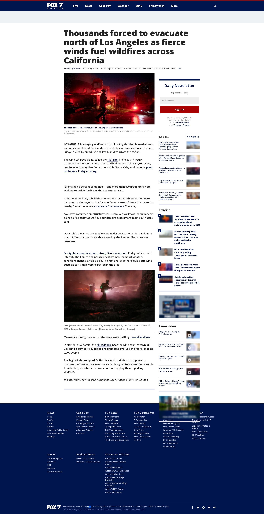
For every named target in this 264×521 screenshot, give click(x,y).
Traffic (50, 420)
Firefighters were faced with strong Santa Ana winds (95, 253)
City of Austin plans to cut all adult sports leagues (171, 181)
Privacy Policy (182, 122)
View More (193, 136)
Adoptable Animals (84, 430)
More (174, 5)
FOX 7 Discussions (142, 436)
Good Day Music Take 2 (116, 436)
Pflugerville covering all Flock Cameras (169, 333)
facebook (192, 507)
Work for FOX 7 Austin (173, 430)
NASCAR (51, 468)
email (214, 507)
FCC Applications (170, 443)
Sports (51, 454)
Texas (50, 423)
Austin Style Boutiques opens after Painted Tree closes (171, 345)
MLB (49, 465)
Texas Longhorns (55, 458)
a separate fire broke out (109, 206)
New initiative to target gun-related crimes (171, 369)
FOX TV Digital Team (91, 68)
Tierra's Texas (111, 420)
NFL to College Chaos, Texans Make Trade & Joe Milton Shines (172, 383)
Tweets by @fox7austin (171, 425)
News (103, 68)
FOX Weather (198, 435)
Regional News (85, 454)
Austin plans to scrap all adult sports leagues (172, 357)
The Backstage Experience (117, 440)
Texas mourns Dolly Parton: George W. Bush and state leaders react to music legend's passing (171, 195)
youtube (209, 507)
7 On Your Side (140, 420)
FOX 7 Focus (139, 423)
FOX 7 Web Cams (200, 431)
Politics (50, 426)
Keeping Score (82, 420)
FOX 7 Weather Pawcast (203, 416)
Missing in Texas (141, 433)
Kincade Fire (104, 345)
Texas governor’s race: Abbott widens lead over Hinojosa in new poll (187, 267)
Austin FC (51, 461)
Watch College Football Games (115, 462)
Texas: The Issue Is (142, 426)
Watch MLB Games (114, 467)
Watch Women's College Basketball (116, 484)
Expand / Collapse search (215, 6)
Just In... (164, 136)
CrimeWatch (139, 416)
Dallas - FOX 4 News (85, 458)
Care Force (139, 430)
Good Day (82, 412)
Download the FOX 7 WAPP (201, 421)
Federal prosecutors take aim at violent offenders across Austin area (172, 170)
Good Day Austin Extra (115, 433)
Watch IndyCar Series (114, 474)
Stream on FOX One (117, 454)
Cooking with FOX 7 (85, 423)
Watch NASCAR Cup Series (117, 470)
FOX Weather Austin (114, 430)
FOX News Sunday (55, 433)
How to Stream (112, 416)
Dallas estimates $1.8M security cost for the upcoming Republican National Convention (169, 145)
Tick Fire (112, 159)
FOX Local (111, 412)
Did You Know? (199, 438)
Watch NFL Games (113, 458)
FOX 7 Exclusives (144, 412)
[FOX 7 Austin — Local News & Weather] (56, 6)
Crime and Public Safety (57, 430)
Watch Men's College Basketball (114, 478)
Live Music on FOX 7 (85, 426)
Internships (168, 433)
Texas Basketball (54, 471)
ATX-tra (137, 440)
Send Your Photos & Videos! (201, 427)
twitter (198, 507)
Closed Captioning (171, 436)
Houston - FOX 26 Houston (88, 461)
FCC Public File (169, 440)
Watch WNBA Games (114, 489)
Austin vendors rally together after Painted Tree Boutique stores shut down (172, 158)
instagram (203, 507)
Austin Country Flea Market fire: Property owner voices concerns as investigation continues (186, 237)
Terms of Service (181, 125)
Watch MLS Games (113, 492)
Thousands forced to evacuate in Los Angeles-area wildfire (93, 127)
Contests (80, 433)
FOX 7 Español (111, 423)
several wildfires (140, 337)
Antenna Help (169, 446)
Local (49, 416)
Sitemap (51, 436)
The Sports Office (113, 426)
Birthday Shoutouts (85, 416)
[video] (193, 335)
